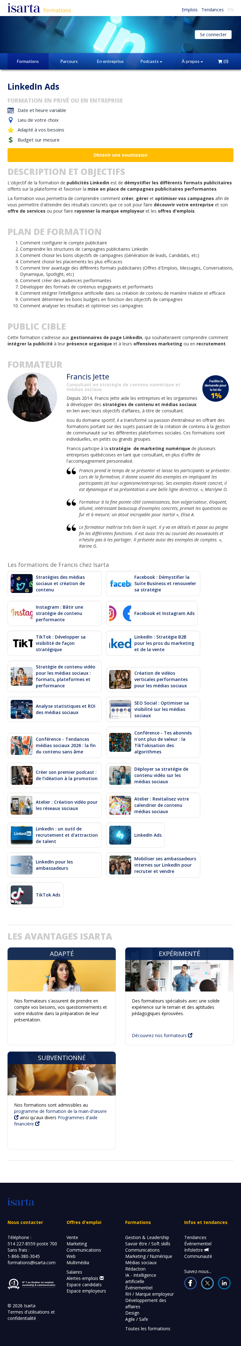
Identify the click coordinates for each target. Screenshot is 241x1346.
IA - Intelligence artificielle (140, 1278)
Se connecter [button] (213, 34)
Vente (72, 1237)
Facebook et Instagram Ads (164, 613)
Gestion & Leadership (147, 1237)
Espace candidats (84, 1284)
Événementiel (139, 1288)
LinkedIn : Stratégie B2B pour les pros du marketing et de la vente (164, 643)
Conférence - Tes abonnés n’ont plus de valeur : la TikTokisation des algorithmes (163, 742)
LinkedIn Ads (148, 835)
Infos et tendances (206, 1222)
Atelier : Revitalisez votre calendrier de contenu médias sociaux (161, 805)
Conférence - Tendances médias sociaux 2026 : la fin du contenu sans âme (66, 745)
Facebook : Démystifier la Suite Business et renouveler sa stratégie (165, 583)
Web (71, 1256)
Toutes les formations (147, 1329)
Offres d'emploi (84, 1222)
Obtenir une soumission (120, 155)
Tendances (212, 10)
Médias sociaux (141, 1262)
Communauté (198, 1256)
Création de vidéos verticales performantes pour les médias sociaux (161, 679)
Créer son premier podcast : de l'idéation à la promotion (67, 775)
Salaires (74, 1272)
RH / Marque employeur (149, 1294)
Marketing (77, 1244)
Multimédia (78, 1262)
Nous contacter (25, 1222)
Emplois (190, 10)
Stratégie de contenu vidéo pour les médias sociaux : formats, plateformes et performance (65, 676)
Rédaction (135, 1269)
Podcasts (150, 61)
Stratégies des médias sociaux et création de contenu (60, 583)
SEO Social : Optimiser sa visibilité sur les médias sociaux (161, 709)
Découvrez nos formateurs (160, 1035)
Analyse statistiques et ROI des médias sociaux (65, 709)
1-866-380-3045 (24, 1256)
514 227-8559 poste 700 (32, 1244)
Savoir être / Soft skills (147, 1244)
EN (230, 10)
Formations (28, 61)
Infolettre (194, 1250)
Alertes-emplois (83, 1278)
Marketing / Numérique (148, 1256)
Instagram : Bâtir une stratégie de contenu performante (59, 613)
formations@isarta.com (32, 1262)
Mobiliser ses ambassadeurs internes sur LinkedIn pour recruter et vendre (165, 865)
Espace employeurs (86, 1291)
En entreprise (110, 61)
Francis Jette (88, 376)
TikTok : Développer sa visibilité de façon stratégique (61, 643)
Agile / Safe (136, 1319)
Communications (84, 1250)
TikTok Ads (48, 895)
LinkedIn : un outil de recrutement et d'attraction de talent (67, 835)
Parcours (69, 61)
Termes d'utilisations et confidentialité (31, 1315)
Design (132, 1313)
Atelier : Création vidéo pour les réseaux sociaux (67, 805)
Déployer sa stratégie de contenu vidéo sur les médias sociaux (161, 775)
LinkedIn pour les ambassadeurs (54, 865)
